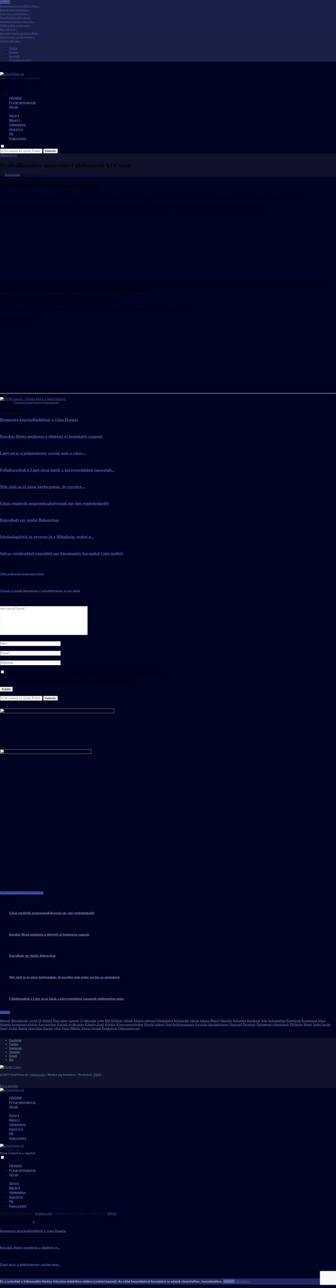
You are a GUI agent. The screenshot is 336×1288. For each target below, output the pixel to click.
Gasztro (16, 129)
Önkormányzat (128, 1028)
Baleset (5, 1020)
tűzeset (48, 1028)
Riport (14, 120)
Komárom (293, 1020)
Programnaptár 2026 (20, 60)
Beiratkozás (19, 1020)
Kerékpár (253, 1020)
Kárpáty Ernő (94, 1024)
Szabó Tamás (17, 1028)
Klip (264, 1020)
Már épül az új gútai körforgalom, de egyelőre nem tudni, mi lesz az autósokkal (64, 977)
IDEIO (97, 1074)
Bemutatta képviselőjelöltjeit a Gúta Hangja (39, 419)
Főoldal (13, 48)
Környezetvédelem (129, 1024)
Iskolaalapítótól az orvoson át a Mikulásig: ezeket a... (47, 536)
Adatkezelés (37, 1074)
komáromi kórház (24, 1024)
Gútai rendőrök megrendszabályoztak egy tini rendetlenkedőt (54, 503)
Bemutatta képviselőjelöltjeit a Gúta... (19, 6)
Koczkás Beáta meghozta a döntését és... (30, 1247)
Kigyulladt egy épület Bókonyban (29, 520)
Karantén (239, 1020)
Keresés (50, 151)
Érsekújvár (109, 1028)
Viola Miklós (71, 1028)
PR (11, 133)
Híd (107, 1020)
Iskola (194, 1020)
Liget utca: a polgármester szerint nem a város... (43, 453)
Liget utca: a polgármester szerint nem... (30, 1264)
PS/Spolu (296, 1024)
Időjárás (117, 1020)
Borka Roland (12, 174)
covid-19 (35, 1020)
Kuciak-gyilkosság (70, 1024)
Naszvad (235, 1024)
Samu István (322, 1024)
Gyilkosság (88, 1020)
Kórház (110, 1024)
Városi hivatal (91, 1028)
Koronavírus (47, 1024)
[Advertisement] (168, 245)
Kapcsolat (14, 56)
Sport (14, 115)
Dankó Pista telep (55, 1020)
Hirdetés (13, 52)
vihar (57, 1028)
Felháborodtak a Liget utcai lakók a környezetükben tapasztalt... (57, 470)
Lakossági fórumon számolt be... (17, 21)
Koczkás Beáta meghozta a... (15, 9)
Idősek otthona (144, 1020)
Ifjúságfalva (164, 1020)
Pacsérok (249, 1024)
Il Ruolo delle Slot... (10, 41)
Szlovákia (35, 1028)
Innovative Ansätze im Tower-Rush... (19, 33)
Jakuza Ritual (209, 1020)
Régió (308, 1024)
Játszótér (226, 1020)
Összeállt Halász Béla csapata (15, 17)
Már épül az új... (8, 29)
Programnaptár (22, 102)
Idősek (128, 1020)
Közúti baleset (154, 1024)
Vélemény (17, 124)
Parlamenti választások (272, 1024)
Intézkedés (181, 1020)
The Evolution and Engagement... (18, 37)
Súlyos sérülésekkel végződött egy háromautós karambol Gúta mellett (61, 553)
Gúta (100, 1020)
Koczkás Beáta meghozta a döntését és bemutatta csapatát (51, 436)
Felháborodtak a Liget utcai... (15, 25)
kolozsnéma (276, 1020)
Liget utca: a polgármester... (14, 13)
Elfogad (229, 1281)
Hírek (13, 107)
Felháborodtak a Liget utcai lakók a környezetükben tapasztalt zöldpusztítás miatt (66, 998)
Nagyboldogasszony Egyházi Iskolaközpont (197, 1024)
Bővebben (242, 1281)
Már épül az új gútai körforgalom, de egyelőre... (42, 486)
